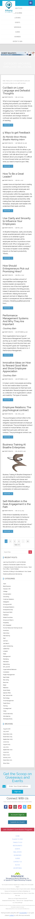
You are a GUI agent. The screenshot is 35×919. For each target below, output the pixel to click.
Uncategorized (7, 708)
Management (7, 656)
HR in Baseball (7, 625)
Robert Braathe (8, 97)
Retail (4, 685)
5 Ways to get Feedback (16, 132)
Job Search (6, 643)
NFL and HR (6, 667)
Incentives (6, 630)
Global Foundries (8, 617)
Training (5, 706)
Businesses (17, 855)
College (5, 591)
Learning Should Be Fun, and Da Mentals (14, 562)
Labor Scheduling (8, 646)
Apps (4, 583)
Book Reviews (7, 586)
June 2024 (6, 742)
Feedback (6, 615)
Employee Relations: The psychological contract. (17, 409)
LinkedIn (5, 651)
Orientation (6, 672)
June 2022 (6, 752)
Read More (7, 125)
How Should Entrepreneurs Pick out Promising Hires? (16, 268)
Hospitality (6, 622)
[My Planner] (29, 807)
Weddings (17, 27)
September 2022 (7, 749)
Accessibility (23, 913)
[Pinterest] (10, 807)
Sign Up (17, 792)
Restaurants (17, 845)
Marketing (6, 659)
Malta (4, 654)
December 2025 (7, 734)
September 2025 (7, 739)
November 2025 (7, 736)
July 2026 (6, 731)
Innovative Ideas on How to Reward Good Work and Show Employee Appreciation (17, 367)
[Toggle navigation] (30, 3)
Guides (17, 32)
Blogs (17, 865)
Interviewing (6, 635)
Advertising (17, 868)
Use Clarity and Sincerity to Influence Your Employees (16, 221)
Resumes (5, 682)
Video (4, 711)
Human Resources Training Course (12, 628)
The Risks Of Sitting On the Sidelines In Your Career (17, 571)
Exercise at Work (7, 612)
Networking (6, 664)
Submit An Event (17, 822)
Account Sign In (17, 815)
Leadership (6, 648)
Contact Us (17, 861)
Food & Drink (17, 13)
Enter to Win (17, 41)
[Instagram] (15, 807)
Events (17, 22)
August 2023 (6, 744)
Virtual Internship (8, 713)
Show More (6, 763)
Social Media (6, 690)
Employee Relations (8, 607)
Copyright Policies (28, 900)
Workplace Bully (7, 719)
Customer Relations (8, 599)
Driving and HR (7, 604)
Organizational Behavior (10, 669)
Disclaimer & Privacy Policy (9, 900)
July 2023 (5, 747)
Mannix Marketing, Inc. (24, 891)
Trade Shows (6, 703)
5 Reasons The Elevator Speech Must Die (14, 564)
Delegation (6, 602)
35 (27, 541)
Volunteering (6, 716)
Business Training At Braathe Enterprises (14, 446)
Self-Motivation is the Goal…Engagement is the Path (17, 504)
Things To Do (17, 8)
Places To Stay (17, 839)
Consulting (6, 596)
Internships (6, 633)
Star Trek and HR (7, 695)
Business (18, 36)
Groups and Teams (8, 620)
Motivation (6, 661)
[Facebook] (5, 807)
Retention (5, 687)
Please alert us (9, 908)
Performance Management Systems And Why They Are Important (15, 320)
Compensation (7, 594)
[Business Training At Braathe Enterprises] (17, 463)
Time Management (8, 700)
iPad (4, 638)
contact (11, 915)
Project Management (9, 674)
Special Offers (7, 693)
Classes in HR (6, 589)
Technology (6, 698)
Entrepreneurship (8, 609)
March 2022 (6, 755)
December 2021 (7, 760)
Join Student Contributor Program (17, 829)
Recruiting (6, 680)
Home (17, 836)
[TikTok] (20, 807)
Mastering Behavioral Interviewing (12, 574)
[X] (24, 807)
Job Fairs (5, 641)
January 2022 (7, 757)
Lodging (18, 17)
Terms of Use (20, 900)
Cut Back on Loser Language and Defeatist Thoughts (16, 90)
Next (16, 544)
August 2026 (6, 729)
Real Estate (6, 677)
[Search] (30, 552)
